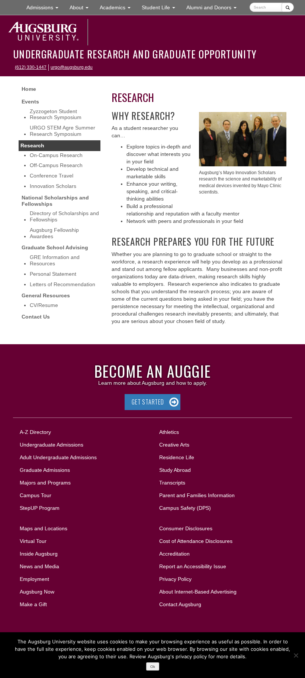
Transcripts (172, 483)
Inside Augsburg (39, 554)
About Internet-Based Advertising (198, 592)
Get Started (148, 401)
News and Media (39, 566)
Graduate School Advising (55, 247)
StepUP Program (40, 508)
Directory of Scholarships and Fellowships (64, 216)
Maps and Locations (43, 528)
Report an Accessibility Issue (192, 566)
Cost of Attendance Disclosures (195, 541)
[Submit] (288, 7)
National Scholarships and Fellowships (55, 201)
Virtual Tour (33, 541)
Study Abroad (175, 470)
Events (30, 102)
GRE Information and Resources (55, 260)
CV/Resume (44, 305)
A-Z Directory (35, 432)
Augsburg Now (37, 592)
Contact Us (36, 317)
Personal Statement (53, 274)
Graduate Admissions (45, 470)
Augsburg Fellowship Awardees (54, 233)
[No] (295, 655)
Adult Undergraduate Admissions (58, 457)
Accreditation (174, 554)
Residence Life (176, 457)
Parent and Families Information (197, 495)
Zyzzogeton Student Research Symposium (55, 114)
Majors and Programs (45, 482)
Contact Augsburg (180, 604)
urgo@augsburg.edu (72, 67)
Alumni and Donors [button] (214, 7)
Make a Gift (33, 604)
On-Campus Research (56, 155)
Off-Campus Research (56, 165)
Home (29, 89)
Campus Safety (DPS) (185, 508)
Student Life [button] (161, 7)
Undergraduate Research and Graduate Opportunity (135, 54)
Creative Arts (174, 445)
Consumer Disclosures (185, 528)
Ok (152, 667)
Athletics (169, 432)
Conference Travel (51, 176)
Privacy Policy (175, 579)
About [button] (82, 9)
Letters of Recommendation (62, 284)
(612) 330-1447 (30, 67)
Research (32, 145)
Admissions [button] (45, 7)
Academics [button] (118, 7)
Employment (34, 579)
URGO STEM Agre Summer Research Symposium (62, 131)
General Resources (46, 295)
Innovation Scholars (53, 186)
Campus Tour (35, 495)
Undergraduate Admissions (51, 445)
